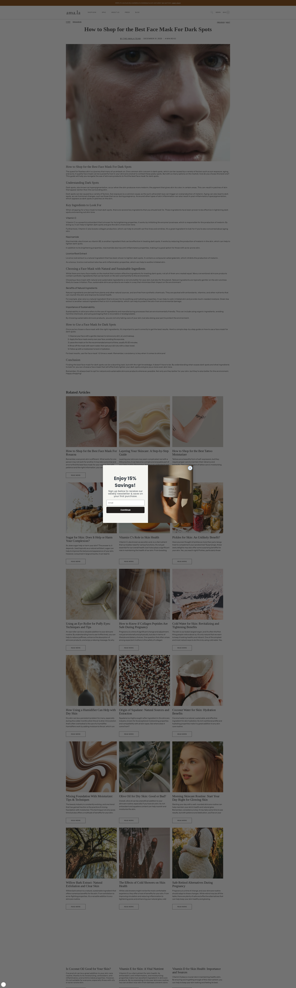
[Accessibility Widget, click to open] (3, 984)
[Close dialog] (190, 468)
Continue (125, 509)
